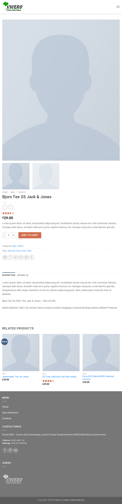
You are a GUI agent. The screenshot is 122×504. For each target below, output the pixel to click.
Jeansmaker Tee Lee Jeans (15, 376)
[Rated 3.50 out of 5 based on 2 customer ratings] (61, 213)
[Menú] (118, 6)
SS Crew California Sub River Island (59, 376)
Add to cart (29, 235)
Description (8, 275)
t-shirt (28, 251)
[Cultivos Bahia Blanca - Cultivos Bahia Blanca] (17, 7)
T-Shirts (22, 192)
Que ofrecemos (10, 412)
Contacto (6, 418)
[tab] (8, 275)
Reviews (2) (23, 275)
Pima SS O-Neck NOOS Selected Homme (98, 378)
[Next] (113, 90)
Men (13, 192)
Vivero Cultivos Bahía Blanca (69, 500)
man (23, 251)
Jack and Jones (14, 251)
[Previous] (8, 90)
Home (5, 192)
